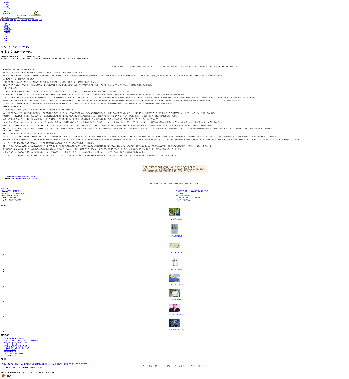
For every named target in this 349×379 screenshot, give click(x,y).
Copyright (178, 366)
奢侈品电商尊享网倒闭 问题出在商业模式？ (24, 176)
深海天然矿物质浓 (176, 236)
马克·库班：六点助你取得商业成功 (15, 342)
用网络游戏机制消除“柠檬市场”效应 (15, 346)
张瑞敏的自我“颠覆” (176, 300)
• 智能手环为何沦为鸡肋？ (183, 200)
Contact (165, 366)
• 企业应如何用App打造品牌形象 (11, 191)
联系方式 (31, 364)
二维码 (6, 6)
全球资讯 (14, 47)
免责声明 (10, 364)
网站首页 (4, 364)
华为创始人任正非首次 (176, 330)
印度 (22, 20)
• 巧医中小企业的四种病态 (9, 198)
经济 (18, 20)
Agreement (171, 366)
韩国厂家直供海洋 (176, 269)
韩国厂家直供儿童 (176, 253)
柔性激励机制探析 (10, 355)
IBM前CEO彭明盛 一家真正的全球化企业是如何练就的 (22, 340)
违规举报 (188, 183)
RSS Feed (203, 366)
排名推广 (58, 364)
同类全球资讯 (5, 189)
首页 (8, 47)
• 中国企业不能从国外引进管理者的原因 (187, 198)
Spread (190, 366)
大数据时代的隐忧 (10, 352)
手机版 (6, 4)
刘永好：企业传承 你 (176, 315)
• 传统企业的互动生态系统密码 (11, 200)
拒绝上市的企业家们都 (176, 285)
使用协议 (38, 364)
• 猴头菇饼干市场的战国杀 (9, 195)
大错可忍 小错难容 (10, 350)
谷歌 (40, 20)
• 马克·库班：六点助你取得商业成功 (12, 193)
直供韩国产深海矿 (176, 219)
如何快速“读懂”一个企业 (12, 344)
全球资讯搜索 (154, 183)
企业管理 (22, 47)
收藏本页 (7, 2)
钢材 (11, 20)
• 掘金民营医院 (179, 193)
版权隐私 (44, 364)
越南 (36, 20)
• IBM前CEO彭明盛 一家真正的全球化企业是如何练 (191, 191)
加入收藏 (164, 183)
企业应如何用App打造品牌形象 (14, 338)
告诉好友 (172, 183)
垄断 (25, 20)
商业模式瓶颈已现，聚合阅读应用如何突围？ (24, 178)
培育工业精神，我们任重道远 (13, 353)
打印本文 (180, 183)
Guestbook (196, 366)
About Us (159, 366)
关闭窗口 (196, 183)
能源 (15, 20)
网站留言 (65, 364)
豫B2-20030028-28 (81, 364)
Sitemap (184, 366)
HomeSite (146, 366)
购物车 (6, 8)
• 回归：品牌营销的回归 (182, 195)
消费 (33, 20)
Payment (152, 366)
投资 (29, 20)
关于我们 (24, 364)
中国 (7, 20)
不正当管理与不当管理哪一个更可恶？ (16, 348)
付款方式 (17, 364)
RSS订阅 (71, 364)
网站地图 (51, 364)
